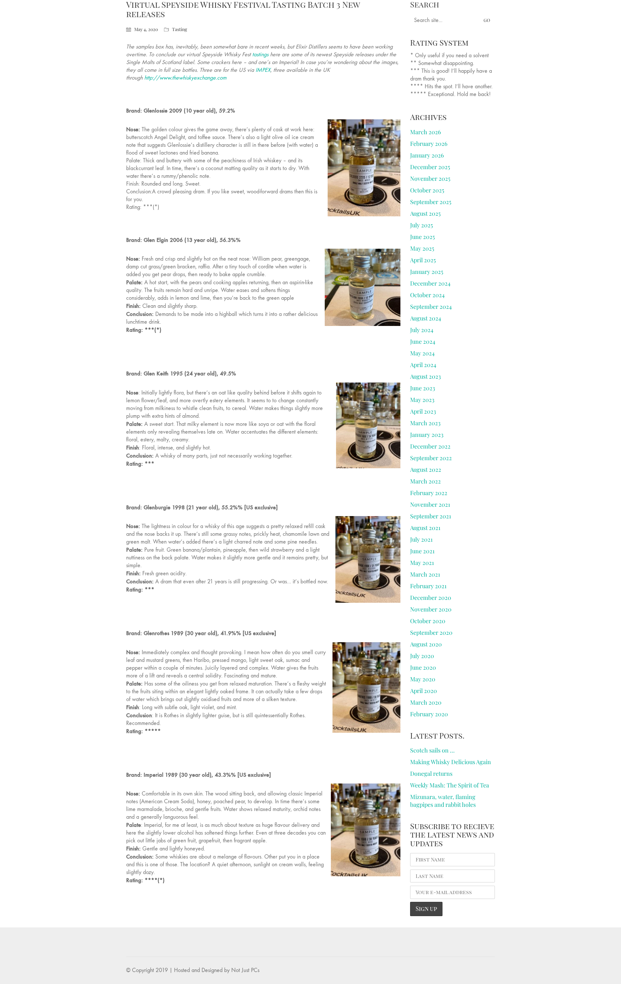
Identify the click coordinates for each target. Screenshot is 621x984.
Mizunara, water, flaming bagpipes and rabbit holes (443, 800)
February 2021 (428, 586)
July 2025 (421, 225)
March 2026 (425, 132)
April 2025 (423, 260)
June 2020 (423, 667)
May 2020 (422, 679)
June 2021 (422, 551)
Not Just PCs (245, 970)
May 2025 (422, 248)
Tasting (179, 29)
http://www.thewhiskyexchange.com (187, 77)
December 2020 (430, 597)
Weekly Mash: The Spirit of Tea (449, 785)
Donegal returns (431, 773)
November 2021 (430, 504)
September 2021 (430, 516)
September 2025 (430, 202)
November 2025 (430, 178)
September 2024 (431, 306)
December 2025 (430, 167)
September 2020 (431, 632)
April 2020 (423, 691)
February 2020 (429, 714)
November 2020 (431, 609)
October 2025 (427, 190)
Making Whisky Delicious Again (450, 762)
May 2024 (422, 353)
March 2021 (425, 574)
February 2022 (428, 493)
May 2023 (422, 400)
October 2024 (427, 295)
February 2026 (428, 143)
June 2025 (422, 237)
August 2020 (426, 644)
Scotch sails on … (432, 750)
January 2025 (426, 272)
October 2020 (427, 621)
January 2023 (426, 434)
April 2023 (423, 411)
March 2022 (425, 481)
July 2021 (421, 539)
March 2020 (425, 702)
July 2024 (421, 330)
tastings (260, 54)
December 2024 (430, 283)
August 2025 (425, 213)
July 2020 (422, 656)
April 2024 (423, 365)
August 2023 (425, 376)
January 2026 (427, 155)
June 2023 (422, 388)
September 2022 (431, 458)
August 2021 (425, 528)
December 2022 (430, 446)
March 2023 (425, 423)
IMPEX (263, 70)
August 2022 (425, 469)
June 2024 (422, 341)
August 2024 (425, 318)
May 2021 (422, 563)
